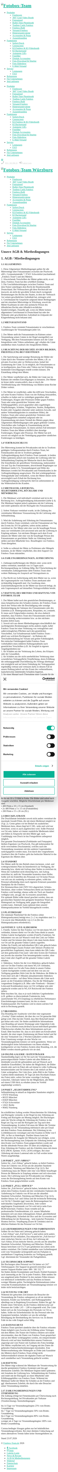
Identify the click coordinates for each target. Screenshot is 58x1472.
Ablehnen (29, 791)
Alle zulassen (29, 774)
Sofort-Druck (18, 43)
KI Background (19, 51)
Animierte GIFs (19, 53)
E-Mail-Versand (19, 66)
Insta (11, 1450)
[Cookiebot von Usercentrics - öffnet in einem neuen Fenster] (42, 679)
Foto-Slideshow (19, 63)
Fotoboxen (17, 15)
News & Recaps (14, 1455)
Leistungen (17, 71)
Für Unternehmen (15, 79)
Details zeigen (42, 766)
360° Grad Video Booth (23, 17)
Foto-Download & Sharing (24, 61)
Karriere (10, 1466)
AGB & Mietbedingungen (18, 1458)
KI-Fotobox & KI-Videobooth (25, 48)
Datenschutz (12, 1463)
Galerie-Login (13, 1453)
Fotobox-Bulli (18, 28)
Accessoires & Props (21, 35)
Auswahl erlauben (29, 782)
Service (10, 68)
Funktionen (12, 40)
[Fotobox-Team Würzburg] (27, 169)
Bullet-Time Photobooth (23, 23)
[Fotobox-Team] (16, 5)
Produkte (11, 12)
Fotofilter (16, 56)
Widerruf (11, 1461)
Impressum (11, 1468)
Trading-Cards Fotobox (22, 25)
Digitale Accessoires (21, 58)
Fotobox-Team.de (11, 1443)
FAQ (14, 74)
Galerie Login (27, 163)
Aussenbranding (19, 38)
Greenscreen (18, 45)
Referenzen (12, 76)
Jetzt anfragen (13, 81)
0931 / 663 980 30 (11, 163)
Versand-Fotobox (20, 30)
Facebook (12, 1448)
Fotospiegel (17, 20)
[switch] (51, 737)
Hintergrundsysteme (21, 33)
